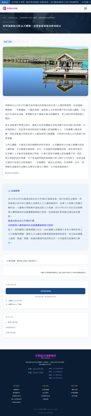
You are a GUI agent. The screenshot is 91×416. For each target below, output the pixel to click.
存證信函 (45, 399)
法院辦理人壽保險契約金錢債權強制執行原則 (30, 225)
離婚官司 (16, 389)
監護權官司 (16, 393)
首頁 (4, 18)
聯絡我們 (74, 389)
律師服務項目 (11, 327)
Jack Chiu (50, 412)
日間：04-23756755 (35, 369)
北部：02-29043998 (56, 368)
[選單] (85, 8)
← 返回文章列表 (12, 322)
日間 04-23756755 (15, 300)
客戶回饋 (74, 396)
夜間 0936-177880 (15, 304)
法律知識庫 (45, 389)
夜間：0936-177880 (35, 372)
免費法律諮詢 (11, 332)
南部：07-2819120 (55, 375)
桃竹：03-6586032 (55, 372)
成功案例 (45, 393)
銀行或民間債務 (16, 399)
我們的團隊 (74, 393)
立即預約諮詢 (45, 291)
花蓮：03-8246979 (55, 378)
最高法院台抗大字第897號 (21, 220)
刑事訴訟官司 (16, 396)
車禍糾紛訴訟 (16, 402)
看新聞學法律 (13, 18)
